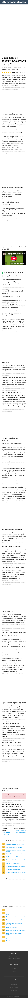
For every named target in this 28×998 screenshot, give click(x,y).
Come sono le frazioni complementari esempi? (15, 860)
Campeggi (14, 971)
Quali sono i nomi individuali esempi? (15, 856)
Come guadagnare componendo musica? (14, 920)
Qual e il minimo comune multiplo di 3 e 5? (16, 937)
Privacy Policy (14, 990)
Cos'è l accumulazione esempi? (14, 847)
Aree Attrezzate (14, 974)
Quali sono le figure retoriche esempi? (15, 844)
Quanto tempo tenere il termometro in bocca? (15, 913)
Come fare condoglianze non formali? (15, 916)
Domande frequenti (14, 984)
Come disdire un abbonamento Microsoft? (14, 934)
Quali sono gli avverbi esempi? (13, 869)
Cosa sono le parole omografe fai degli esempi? (15, 850)
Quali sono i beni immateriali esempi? (15, 866)
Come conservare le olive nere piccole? (16, 930)
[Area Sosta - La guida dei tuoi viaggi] (14, 3)
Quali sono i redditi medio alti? (13, 910)
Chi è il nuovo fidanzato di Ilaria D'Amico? (14, 924)
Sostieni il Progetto (14, 987)
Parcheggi (14, 968)
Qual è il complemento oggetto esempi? (16, 872)
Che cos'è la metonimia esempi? (14, 853)
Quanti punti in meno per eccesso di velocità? (15, 941)
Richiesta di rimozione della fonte (9, 87)
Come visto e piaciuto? (12, 927)
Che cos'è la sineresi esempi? (13, 863)
